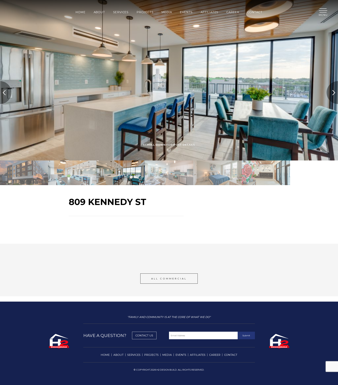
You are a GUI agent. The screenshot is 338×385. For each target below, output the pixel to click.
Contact (254, 12)
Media (167, 354)
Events (181, 354)
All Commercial (169, 278)
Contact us (144, 335)
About (118, 354)
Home (80, 12)
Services (133, 354)
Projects (151, 354)
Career (214, 354)
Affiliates (197, 354)
